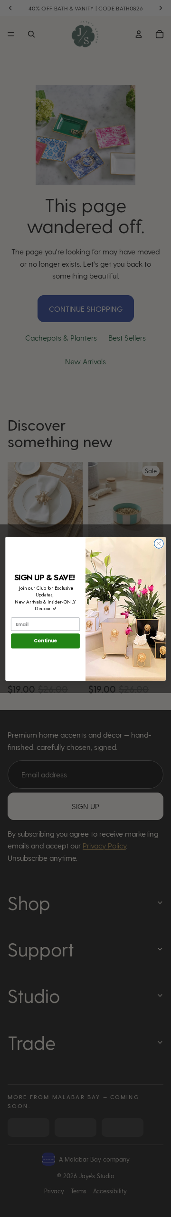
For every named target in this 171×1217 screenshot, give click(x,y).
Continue (45, 640)
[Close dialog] (159, 543)
